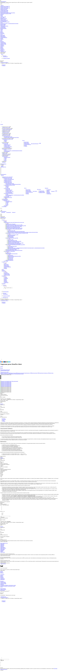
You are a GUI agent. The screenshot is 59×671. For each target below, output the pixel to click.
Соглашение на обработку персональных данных (8, 585)
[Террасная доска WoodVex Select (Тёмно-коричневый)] (9, 381)
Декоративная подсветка (20, 373)
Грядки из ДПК (13, 373)
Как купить (6, 272)
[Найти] (1, 4)
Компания (5, 277)
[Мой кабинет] (0, 209)
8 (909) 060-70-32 (3, 51)
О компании (2, 574)
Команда (1, 576)
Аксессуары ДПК (10, 239)
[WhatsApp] (7, 361)
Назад (6, 220)
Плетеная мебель (10, 255)
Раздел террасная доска (4, 543)
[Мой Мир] (3, 361)
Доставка (3, 421)
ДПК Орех (2, 546)
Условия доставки (3, 582)
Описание (3, 418)
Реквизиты (2, 584)
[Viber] (6, 361)
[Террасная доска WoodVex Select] (5, 382)
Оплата (3, 420)
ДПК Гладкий (2, 552)
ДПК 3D (1, 551)
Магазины (2, 581)
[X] (4, 361)
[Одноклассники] (2, 361)
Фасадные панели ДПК (11, 230)
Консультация (2, 590)
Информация (2, 579)
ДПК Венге (2, 544)
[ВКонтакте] (0, 361)
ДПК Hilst (2, 550)
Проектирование (3, 588)
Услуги (5, 263)
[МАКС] (30, 121)
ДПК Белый (2, 545)
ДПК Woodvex (2, 547)
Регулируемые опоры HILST (12, 246)
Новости (1, 575)
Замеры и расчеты (3, 589)
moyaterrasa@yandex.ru (4, 62)
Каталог (5, 221)
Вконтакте (3, 64)
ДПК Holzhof (2, 549)
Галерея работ (2, 578)
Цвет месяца (7, 370)
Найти (1, 660)
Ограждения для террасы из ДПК (13, 234)
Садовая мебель (8, 252)
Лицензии (2, 577)
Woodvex (1, 457)
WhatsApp (3, 65)
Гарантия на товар (3, 583)
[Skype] (8, 361)
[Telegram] (10, 361)
